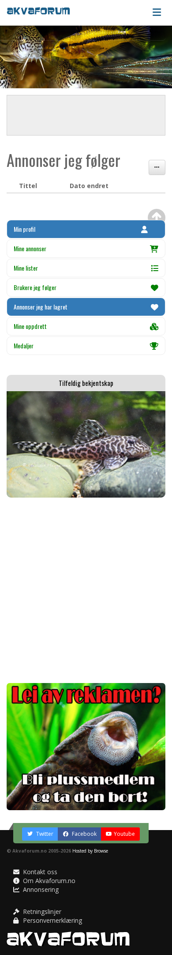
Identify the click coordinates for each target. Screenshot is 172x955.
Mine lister (26, 267)
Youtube (124, 834)
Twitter (44, 834)
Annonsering (40, 889)
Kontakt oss (39, 872)
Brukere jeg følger (35, 287)
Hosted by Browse (90, 851)
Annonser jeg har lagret (40, 306)
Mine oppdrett (30, 326)
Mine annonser (30, 248)
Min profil (24, 229)
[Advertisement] (86, 590)
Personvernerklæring (51, 920)
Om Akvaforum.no (48, 880)
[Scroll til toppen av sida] (156, 217)
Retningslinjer (41, 911)
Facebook (84, 834)
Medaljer (24, 345)
